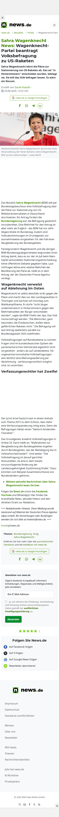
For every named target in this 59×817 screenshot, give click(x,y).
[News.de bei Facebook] (29, 804)
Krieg (36, 533)
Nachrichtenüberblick (17, 759)
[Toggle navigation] (54, 25)
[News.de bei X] (34, 804)
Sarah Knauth (22, 87)
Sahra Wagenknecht (24, 537)
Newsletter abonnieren (22, 665)
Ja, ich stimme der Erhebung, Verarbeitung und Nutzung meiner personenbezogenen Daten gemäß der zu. (29, 606)
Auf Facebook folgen (20, 646)
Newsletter (11, 737)
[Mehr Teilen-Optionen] (40, 105)
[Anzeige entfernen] (57, 806)
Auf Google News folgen (22, 659)
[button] (29, 98)
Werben (9, 725)
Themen (9, 753)
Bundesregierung (23, 533)
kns (3, 525)
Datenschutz (12, 709)
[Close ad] (2, 17)
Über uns (10, 731)
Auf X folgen (15, 653)
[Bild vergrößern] (56, 114)
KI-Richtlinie (11, 775)
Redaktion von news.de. (35, 544)
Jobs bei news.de (14, 769)
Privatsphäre (12, 781)
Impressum (11, 703)
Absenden (13, 619)
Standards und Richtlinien (19, 715)
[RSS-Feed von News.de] (39, 804)
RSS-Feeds (10, 747)
